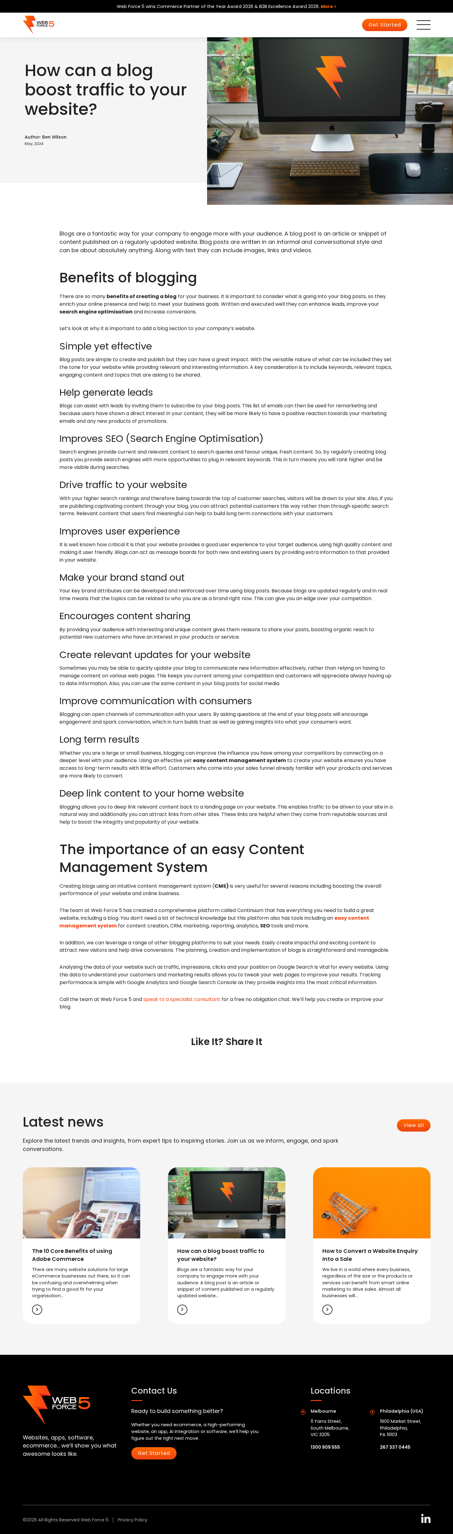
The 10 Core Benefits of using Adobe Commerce (72, 1255)
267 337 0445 (395, 1447)
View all (413, 1125)
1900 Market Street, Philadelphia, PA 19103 (400, 1428)
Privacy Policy (132, 1520)
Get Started (385, 24)
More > (329, 6)
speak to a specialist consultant (181, 999)
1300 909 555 (325, 1447)
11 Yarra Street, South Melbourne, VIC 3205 (330, 1428)
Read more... (37, 1309)
